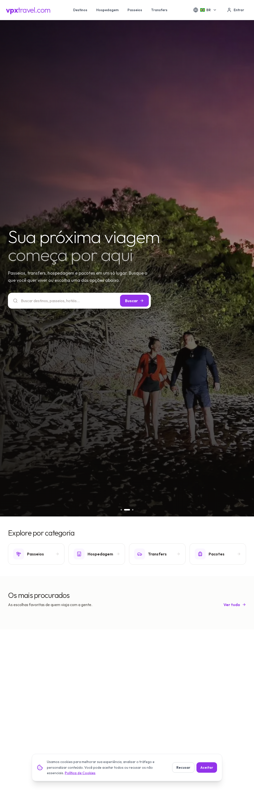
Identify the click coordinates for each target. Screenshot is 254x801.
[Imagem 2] (125, 509)
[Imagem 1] (121, 509)
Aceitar (206, 767)
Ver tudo (231, 604)
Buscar (131, 300)
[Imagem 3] (130, 509)
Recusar (183, 767)
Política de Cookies (80, 773)
